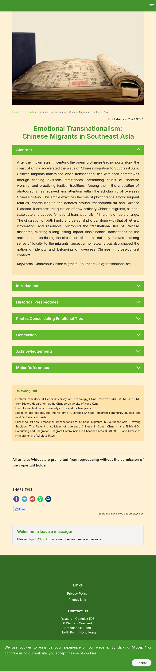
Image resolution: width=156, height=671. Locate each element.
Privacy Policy (77, 593)
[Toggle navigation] (151, 5)
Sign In (33, 539)
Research (28, 112)
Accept (141, 663)
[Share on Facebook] (15, 498)
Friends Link (77, 600)
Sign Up (44, 539)
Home (15, 112)
